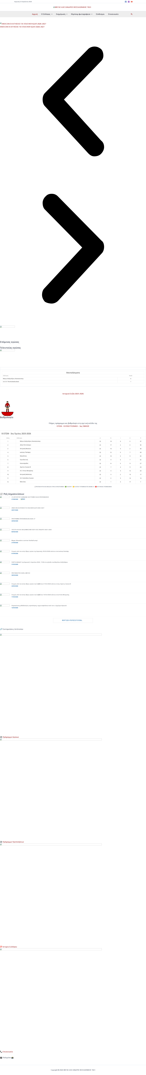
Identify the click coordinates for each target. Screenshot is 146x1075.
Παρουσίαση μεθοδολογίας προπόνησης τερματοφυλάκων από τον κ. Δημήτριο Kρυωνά (39, 605)
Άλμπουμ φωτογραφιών (80, 14)
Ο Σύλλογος (45, 14)
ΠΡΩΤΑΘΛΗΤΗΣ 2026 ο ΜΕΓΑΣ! (21, 573)
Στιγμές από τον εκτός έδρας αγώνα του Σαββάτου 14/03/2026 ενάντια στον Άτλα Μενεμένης (40, 594)
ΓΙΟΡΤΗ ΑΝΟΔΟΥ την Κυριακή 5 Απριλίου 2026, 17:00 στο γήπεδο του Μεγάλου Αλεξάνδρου (40, 562)
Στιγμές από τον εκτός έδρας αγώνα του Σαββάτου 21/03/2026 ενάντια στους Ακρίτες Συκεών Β (41, 584)
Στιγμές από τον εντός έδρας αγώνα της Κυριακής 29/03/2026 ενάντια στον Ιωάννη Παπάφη (40, 551)
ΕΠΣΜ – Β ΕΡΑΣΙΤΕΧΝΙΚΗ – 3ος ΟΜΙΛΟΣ (73, 426)
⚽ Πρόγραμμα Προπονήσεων (12, 842)
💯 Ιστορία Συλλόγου (8, 947)
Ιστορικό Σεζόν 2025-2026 (73, 394)
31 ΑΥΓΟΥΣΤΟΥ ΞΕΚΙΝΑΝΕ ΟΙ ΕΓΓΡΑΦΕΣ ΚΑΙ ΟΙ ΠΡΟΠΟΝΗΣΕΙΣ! (30, 497)
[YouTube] (132, 2)
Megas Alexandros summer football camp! (25, 540)
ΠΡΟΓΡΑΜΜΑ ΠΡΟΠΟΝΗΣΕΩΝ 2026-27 (23, 519)
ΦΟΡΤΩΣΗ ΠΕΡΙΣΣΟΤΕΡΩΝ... (72, 620)
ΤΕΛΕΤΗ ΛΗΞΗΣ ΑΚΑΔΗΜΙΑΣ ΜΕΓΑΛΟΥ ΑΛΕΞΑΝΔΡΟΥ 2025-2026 (32, 529)
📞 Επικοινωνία (6, 1052)
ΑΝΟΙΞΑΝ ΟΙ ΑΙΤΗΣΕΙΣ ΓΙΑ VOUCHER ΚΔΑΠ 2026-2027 (22, 27)
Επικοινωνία (113, 14)
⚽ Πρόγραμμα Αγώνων (9, 737)
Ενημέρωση (60, 14)
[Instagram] (129, 2)
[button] (51, 14)
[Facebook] (126, 2)
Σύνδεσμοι (100, 14)
